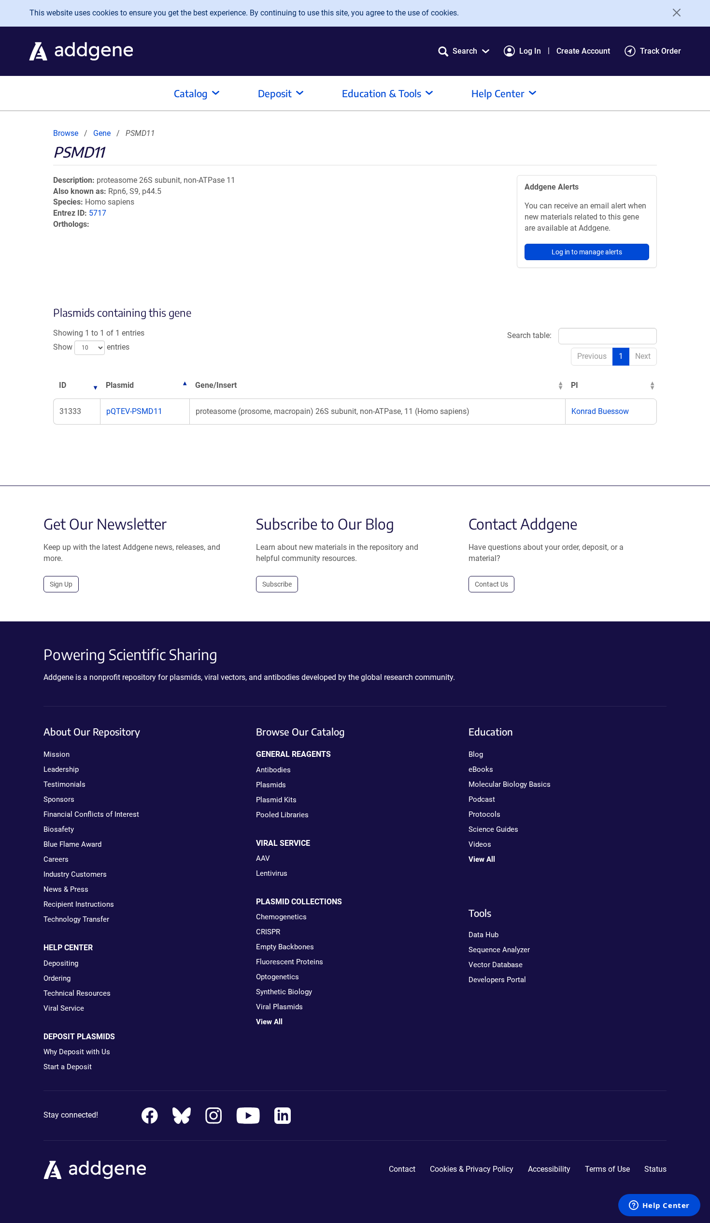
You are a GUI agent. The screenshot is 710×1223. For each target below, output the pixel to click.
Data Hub (483, 934)
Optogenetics (277, 977)
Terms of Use (607, 1169)
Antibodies (273, 770)
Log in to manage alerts (587, 252)
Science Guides (493, 829)
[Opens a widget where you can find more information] (659, 1206)
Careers (56, 859)
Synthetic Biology (284, 991)
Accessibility (549, 1169)
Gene (102, 133)
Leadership (61, 769)
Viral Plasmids (279, 1006)
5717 (97, 213)
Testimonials (64, 784)
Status (655, 1169)
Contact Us (491, 584)
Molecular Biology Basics (510, 784)
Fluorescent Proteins (289, 962)
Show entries (91, 347)
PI (574, 385)
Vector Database (496, 964)
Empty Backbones (285, 947)
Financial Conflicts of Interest (91, 814)
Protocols (484, 814)
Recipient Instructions (78, 904)
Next (643, 356)
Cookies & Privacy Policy (471, 1169)
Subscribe (277, 584)
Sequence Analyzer (499, 949)
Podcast (482, 799)
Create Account (583, 51)
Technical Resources (77, 993)
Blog (476, 754)
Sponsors (58, 799)
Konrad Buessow (600, 411)
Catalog (191, 93)
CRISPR (268, 932)
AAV (263, 858)
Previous (592, 356)
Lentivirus (271, 873)
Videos (480, 844)
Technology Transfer (76, 919)
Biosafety (58, 829)
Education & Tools (381, 93)
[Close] (673, 12)
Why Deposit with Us (76, 1051)
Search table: (529, 335)
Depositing (60, 963)
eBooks (481, 769)
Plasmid (120, 385)
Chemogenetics (281, 917)
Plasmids (271, 785)
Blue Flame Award (72, 844)
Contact (402, 1169)
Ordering (57, 978)
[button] (463, 51)
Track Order (660, 51)
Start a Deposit (67, 1066)
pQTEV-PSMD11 (134, 411)
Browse (65, 133)
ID (62, 385)
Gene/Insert (216, 385)
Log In (530, 51)
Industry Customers (75, 874)
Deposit (275, 93)
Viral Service (63, 1008)
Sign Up (61, 584)
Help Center (498, 93)
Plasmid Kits (276, 800)
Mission (56, 754)
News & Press (65, 889)
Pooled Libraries (282, 814)
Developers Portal (497, 979)
